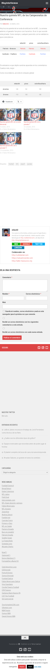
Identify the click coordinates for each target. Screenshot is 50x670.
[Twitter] (39, 347)
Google (26, 244)
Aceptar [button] (22, 667)
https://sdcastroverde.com (22, 258)
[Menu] (47, 3)
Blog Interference (10, 3)
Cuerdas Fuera (7, 520)
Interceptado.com (8, 500)
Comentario (7, 277)
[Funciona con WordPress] (19, 644)
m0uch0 (6, 24)
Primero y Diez (7, 523)
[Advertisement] (25, 196)
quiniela (29, 164)
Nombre (5, 294)
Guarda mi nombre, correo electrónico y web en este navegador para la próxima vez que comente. (23, 312)
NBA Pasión (6, 610)
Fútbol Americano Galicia (11, 581)
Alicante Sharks (7, 547)
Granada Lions (7, 544)
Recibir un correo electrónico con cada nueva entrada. (22, 332)
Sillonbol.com (7, 607)
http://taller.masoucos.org (22, 261)
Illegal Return (6, 488)
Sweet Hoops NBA (8, 616)
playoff (23, 164)
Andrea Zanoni (7, 515)
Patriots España (7, 535)
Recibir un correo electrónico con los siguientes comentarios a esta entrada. (20, 323)
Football (11, 164)
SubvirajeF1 (6, 555)
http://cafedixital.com (27, 238)
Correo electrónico (33, 294)
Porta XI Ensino (7, 573)
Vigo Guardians (7, 584)
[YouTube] (46, 347)
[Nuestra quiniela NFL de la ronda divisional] (10, 115)
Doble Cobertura (8, 491)
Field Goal (5, 497)
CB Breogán (6, 570)
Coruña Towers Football (10, 587)
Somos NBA (6, 613)
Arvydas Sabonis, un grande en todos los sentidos (22, 458)
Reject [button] (30, 667)
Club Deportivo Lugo (9, 567)
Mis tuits (5, 416)
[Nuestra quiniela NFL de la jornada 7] (34, 115)
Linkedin (18, 248)
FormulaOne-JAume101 (10, 561)
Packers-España (8, 529)
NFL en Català (7, 526)
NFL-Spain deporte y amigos (12, 503)
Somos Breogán (8, 576)
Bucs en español (8, 532)
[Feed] (42, 347)
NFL (17, 164)
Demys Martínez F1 (8, 558)
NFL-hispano (6, 509)
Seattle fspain (7, 538)
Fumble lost (6, 517)
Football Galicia (7, 578)
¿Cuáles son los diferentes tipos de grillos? (19, 438)
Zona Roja (5, 512)
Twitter (38, 244)
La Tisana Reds (7, 541)
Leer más (37, 667)
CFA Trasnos (6, 590)
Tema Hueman (36, 644)
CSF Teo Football (8, 596)
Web (16, 244)
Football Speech (8, 486)
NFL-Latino (5, 494)
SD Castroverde (7, 599)
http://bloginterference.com (20, 240)
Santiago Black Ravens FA (11, 593)
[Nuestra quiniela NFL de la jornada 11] (10, 138)
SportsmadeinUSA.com (10, 605)
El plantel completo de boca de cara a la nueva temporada (25, 452)
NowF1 (4, 552)
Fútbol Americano (8, 506)
